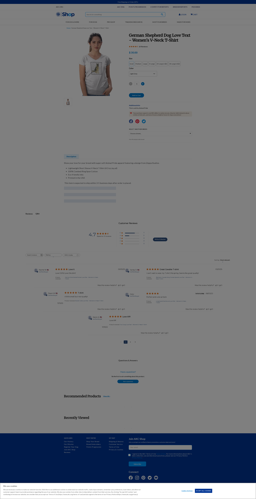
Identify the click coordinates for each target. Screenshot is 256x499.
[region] (128, 491)
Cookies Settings (187, 490)
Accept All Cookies (203, 490)
